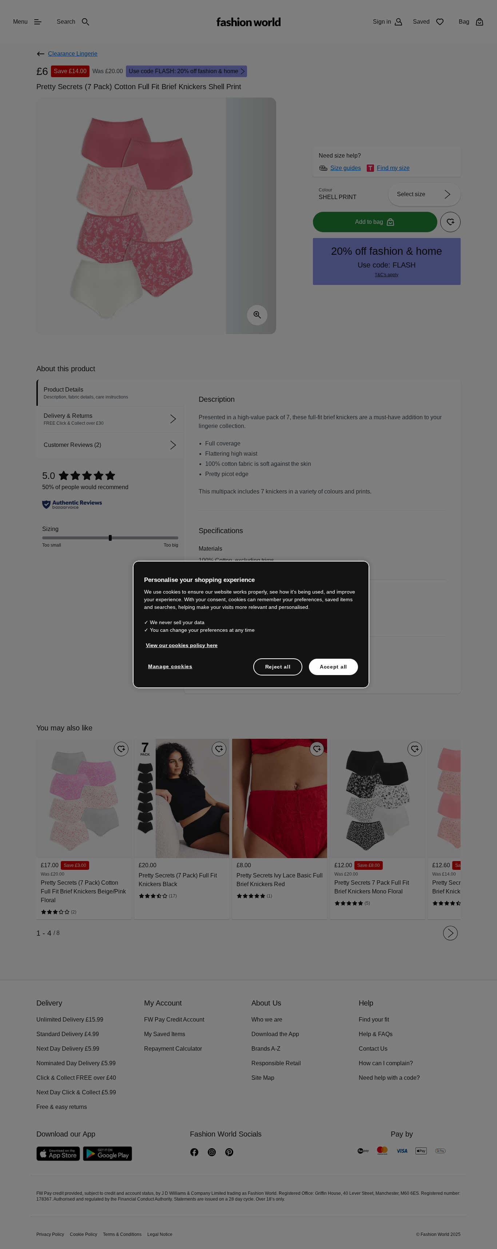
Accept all (333, 666)
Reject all (278, 666)
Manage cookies (168, 665)
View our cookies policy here (178, 644)
